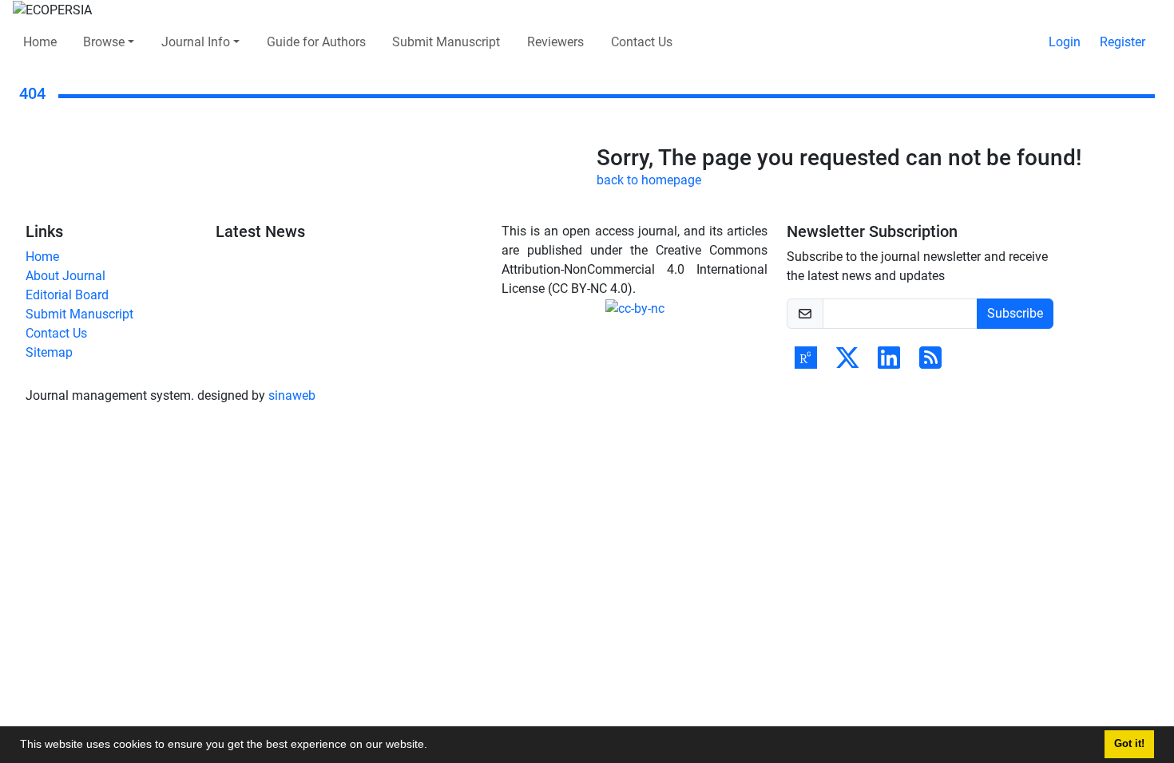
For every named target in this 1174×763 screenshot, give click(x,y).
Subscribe (1015, 313)
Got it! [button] (1129, 743)
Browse (104, 41)
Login (1065, 41)
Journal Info (195, 41)
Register (1122, 41)
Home (40, 41)
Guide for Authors (316, 41)
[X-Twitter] (847, 362)
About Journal (65, 275)
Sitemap (49, 352)
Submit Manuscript (446, 41)
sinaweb (291, 395)
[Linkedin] (889, 362)
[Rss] (930, 362)
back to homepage (649, 180)
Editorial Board (67, 294)
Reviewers (555, 41)
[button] (432, 746)
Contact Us (641, 41)
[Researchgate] (806, 362)
